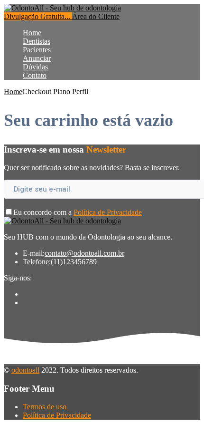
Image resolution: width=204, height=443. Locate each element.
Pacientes (37, 50)
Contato (34, 75)
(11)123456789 (74, 262)
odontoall (25, 370)
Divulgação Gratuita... (38, 16)
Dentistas (36, 41)
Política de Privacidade (108, 212)
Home (32, 33)
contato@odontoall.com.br (84, 253)
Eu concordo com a (77, 212)
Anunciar (37, 58)
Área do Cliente (96, 16)
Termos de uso (44, 407)
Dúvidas (35, 67)
